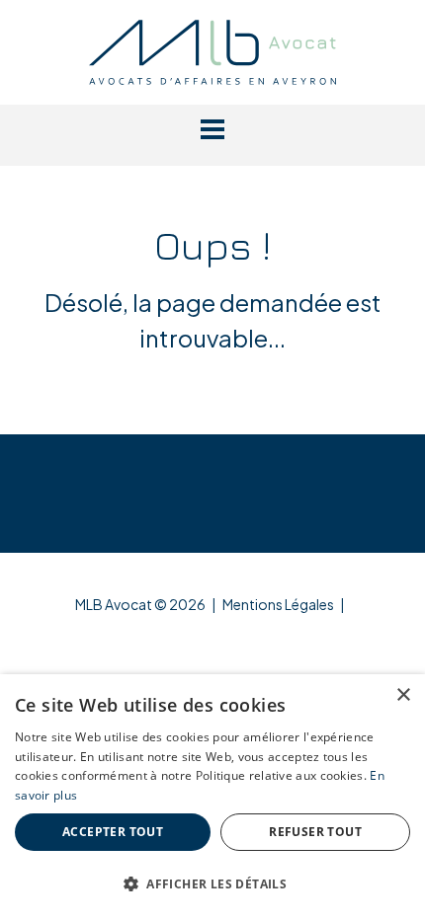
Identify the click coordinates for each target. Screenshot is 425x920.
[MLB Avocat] (212, 49)
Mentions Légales (278, 604)
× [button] (402, 695)
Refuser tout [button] (315, 831)
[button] (212, 129)
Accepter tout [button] (112, 831)
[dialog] (212, 797)
